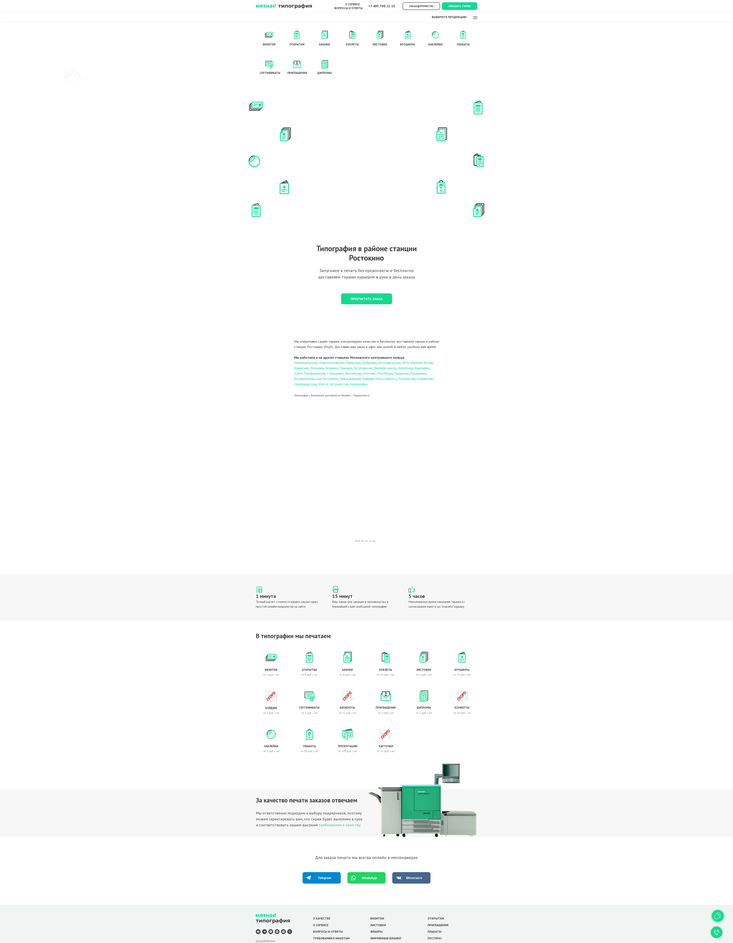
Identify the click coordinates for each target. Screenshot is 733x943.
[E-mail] (258, 933)
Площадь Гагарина (324, 368)
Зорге (298, 373)
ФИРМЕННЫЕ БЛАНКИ (385, 938)
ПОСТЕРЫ (434, 938)
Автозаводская (389, 362)
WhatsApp (369, 878)
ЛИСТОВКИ (378, 925)
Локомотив (406, 378)
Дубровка (369, 362)
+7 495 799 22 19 (381, 6)
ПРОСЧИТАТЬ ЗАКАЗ (367, 299)
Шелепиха (405, 368)
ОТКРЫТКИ (436, 918)
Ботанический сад (307, 378)
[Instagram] (283, 933)
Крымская (301, 368)
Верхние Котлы (421, 362)
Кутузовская (363, 368)
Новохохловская (331, 362)
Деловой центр (384, 368)
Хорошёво (421, 368)
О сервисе (352, 4)
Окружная (401, 373)
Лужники (345, 368)
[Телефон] (289, 933)
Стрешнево (335, 373)
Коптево (369, 373)
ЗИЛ (405, 362)
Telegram (324, 878)
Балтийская (353, 373)
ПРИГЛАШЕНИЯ (438, 925)
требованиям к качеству (340, 824)
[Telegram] (264, 933)
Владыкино (418, 373)
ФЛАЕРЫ (376, 931)
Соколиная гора (305, 384)
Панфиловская (314, 373)
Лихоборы (384, 373)
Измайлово (425, 378)
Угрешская (353, 362)
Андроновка (358, 384)
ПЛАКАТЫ (435, 931)
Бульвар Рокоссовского (379, 378)
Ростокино (330, 378)
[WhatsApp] (270, 933)
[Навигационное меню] (475, 17)
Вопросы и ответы (348, 8)
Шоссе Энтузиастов (333, 384)
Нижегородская (305, 362)
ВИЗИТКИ (377, 918)
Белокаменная (350, 378)
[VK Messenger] (277, 933)
